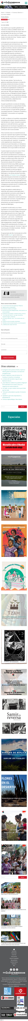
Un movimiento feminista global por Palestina (12, 305)
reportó (11, 235)
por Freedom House (14, 175)
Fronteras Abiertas (17, 12)
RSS (14, 965)
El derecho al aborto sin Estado (9, 309)
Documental (14, 956)
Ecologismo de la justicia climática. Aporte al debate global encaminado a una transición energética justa (13, 371)
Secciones (14, 951)
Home (2, 12)
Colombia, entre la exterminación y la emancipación (14, 323)
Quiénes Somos (14, 962)
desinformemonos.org (14, 976)
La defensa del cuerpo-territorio (9, 324)
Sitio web (3, 344)
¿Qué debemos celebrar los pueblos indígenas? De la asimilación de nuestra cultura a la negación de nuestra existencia (14, 384)
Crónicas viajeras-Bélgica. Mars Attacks (12, 399)
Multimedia (14, 953)
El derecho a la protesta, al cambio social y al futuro (14, 313)
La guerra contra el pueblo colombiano (11, 321)
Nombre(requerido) (5, 332)
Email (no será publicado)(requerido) (9, 338)
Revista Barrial (14, 960)
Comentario (3, 349)
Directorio (14, 964)
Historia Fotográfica (14, 958)
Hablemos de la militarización (8, 307)
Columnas (8, 12)
